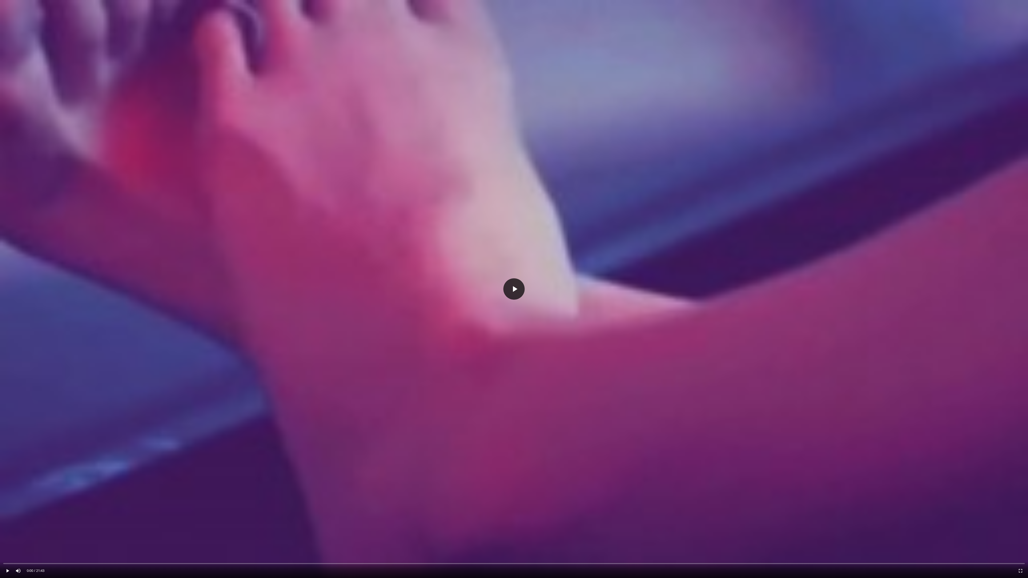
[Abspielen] (514, 289)
